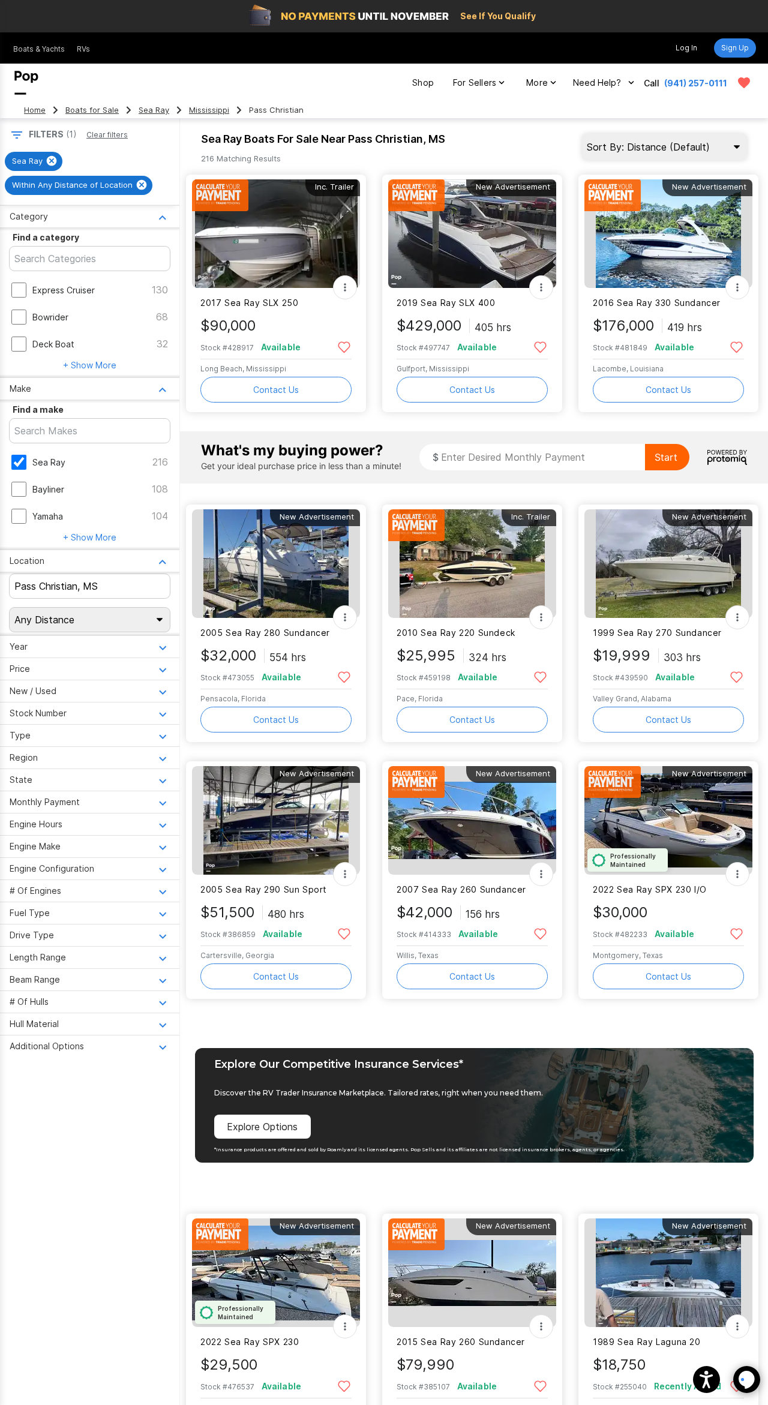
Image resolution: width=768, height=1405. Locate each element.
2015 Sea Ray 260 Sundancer (461, 1342)
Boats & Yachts (39, 48)
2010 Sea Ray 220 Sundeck (456, 633)
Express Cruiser (63, 290)
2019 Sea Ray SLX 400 (446, 303)
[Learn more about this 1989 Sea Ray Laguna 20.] (668, 1272)
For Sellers (474, 82)
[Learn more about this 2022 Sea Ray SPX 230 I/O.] (668, 820)
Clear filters (107, 134)
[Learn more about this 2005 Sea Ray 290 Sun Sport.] (276, 820)
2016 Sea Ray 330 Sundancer (657, 303)
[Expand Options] (345, 287)
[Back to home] (26, 83)
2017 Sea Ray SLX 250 (249, 303)
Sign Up (735, 47)
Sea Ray (154, 110)
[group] (33, 161)
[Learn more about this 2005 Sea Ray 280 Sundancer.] (276, 563)
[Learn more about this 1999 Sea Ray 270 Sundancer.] (668, 563)
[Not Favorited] (344, 346)
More (537, 82)
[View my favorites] (744, 83)
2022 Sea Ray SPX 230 (249, 1342)
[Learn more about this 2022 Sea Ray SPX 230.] (276, 1272)
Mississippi (209, 110)
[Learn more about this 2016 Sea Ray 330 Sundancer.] (668, 233)
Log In (686, 47)
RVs (83, 48)
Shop (423, 82)
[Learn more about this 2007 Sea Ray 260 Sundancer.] (472, 820)
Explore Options (262, 1127)
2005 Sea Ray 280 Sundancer (265, 633)
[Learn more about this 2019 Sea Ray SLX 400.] (472, 233)
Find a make (38, 409)
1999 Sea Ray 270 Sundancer (657, 633)
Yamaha (47, 516)
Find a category (46, 237)
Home (35, 110)
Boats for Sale (92, 110)
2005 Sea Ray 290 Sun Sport (263, 889)
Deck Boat (53, 344)
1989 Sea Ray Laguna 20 (647, 1342)
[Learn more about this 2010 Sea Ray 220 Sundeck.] (472, 563)
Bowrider (50, 317)
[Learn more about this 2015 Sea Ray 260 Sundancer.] (472, 1272)
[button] (706, 1379)
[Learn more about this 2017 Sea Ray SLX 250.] (276, 233)
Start (666, 457)
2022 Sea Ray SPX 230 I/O (650, 889)
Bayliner (48, 489)
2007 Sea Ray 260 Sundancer (461, 889)
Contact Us (276, 390)
